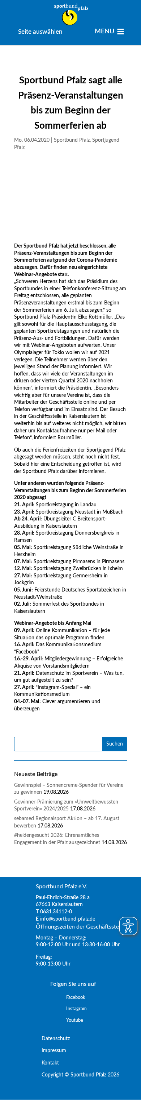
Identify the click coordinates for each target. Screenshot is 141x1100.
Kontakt (47, 1063)
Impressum (51, 1050)
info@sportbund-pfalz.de (67, 919)
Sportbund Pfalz (72, 140)
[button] (40, 31)
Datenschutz (53, 1038)
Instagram (76, 1008)
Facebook (75, 997)
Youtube (74, 1020)
